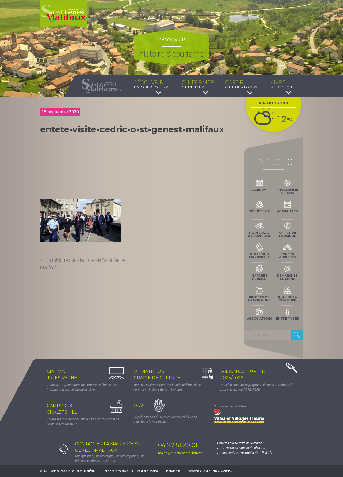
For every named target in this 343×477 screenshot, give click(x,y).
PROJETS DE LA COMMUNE (259, 298)
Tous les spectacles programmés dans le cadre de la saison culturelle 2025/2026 (256, 387)
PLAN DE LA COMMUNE (287, 298)
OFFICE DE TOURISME (287, 234)
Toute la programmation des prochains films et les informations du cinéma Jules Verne (82, 387)
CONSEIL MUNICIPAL (287, 255)
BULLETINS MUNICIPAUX (259, 255)
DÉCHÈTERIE (259, 211)
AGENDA (259, 189)
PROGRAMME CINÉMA (287, 191)
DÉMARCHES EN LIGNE (287, 277)
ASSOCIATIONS (259, 318)
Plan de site (173, 470)
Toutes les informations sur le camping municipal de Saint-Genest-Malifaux (83, 421)
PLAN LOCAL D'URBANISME (259, 234)
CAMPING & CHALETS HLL (62, 409)
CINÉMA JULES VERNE (62, 374)
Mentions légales (147, 470)
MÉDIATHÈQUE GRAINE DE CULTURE (157, 374)
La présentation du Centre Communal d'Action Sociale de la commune (165, 419)
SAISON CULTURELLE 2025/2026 (243, 374)
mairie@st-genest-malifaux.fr (180, 453)
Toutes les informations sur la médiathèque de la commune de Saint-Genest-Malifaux (167, 387)
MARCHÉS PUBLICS (259, 277)
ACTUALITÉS (287, 211)
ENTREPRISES (287, 318)
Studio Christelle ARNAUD (218, 470)
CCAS (139, 405)
